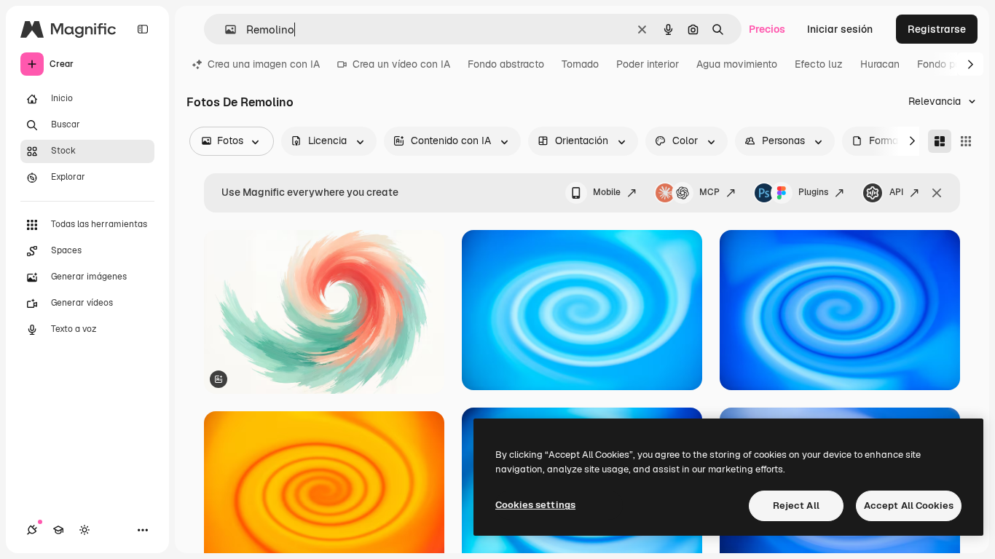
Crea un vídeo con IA (401, 64)
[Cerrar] (937, 193)
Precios (767, 29)
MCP (709, 192)
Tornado (580, 64)
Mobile (607, 192)
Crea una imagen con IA (264, 64)
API (896, 192)
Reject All (796, 505)
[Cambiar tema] (84, 530)
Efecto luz (819, 64)
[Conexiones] (32, 530)
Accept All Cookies (908, 505)
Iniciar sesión (840, 29)
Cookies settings (535, 505)
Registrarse (937, 29)
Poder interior (647, 64)
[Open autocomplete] (225, 29)
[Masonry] (939, 141)
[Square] (966, 141)
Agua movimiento (736, 64)
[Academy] (58, 530)
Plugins (813, 192)
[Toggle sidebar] (142, 29)
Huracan (880, 64)
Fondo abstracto (506, 64)
